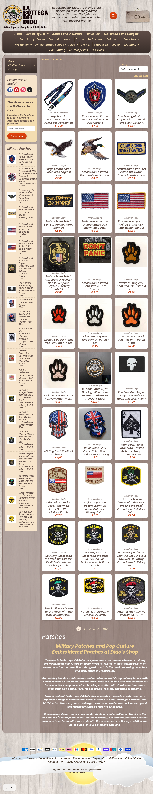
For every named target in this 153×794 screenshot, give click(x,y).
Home (18, 34)
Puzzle (80, 39)
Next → (107, 628)
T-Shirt (85, 44)
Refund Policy (133, 758)
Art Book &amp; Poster (30, 39)
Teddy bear (95, 39)
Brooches (132, 39)
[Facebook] (10, 89)
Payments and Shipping (107, 758)
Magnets (132, 45)
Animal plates (78, 50)
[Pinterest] (16, 89)
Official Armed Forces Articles (57, 45)
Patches (114, 39)
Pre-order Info (81, 758)
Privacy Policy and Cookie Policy (85, 761)
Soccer (116, 44)
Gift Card (98, 50)
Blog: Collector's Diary (22, 65)
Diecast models (61, 39)
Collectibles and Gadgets (121, 34)
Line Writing (57, 50)
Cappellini (101, 44)
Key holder (24, 45)
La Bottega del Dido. (75, 769)
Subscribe (17, 136)
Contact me (55, 761)
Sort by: (123, 64)
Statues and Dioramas (67, 34)
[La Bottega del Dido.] (27, 16)
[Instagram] (23, 89)
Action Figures (37, 34)
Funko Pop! (93, 34)
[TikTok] (29, 89)
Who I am (17, 758)
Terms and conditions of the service (48, 758)
